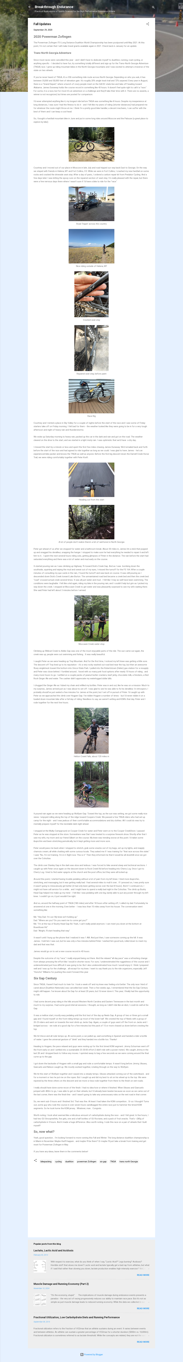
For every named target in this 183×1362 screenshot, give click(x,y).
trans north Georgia (129, 1161)
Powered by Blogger (93, 1354)
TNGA (113, 1161)
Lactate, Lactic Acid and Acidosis (53, 1250)
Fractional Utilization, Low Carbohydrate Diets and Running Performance (77, 1317)
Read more (143, 1275)
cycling (58, 1161)
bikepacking (46, 1161)
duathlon (69, 1161)
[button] (147, 24)
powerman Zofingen (86, 1161)
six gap (103, 1161)
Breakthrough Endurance (54, 7)
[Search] (153, 7)
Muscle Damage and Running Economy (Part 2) (61, 1283)
